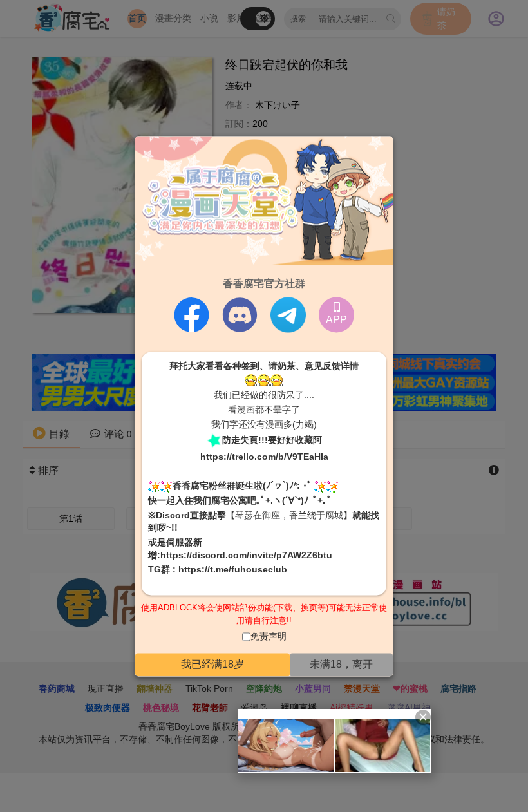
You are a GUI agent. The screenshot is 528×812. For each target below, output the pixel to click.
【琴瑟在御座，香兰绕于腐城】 (289, 515)
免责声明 (268, 637)
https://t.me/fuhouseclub (232, 570)
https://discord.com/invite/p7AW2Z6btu (246, 555)
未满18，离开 (341, 664)
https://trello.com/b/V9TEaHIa (264, 457)
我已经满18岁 (212, 664)
